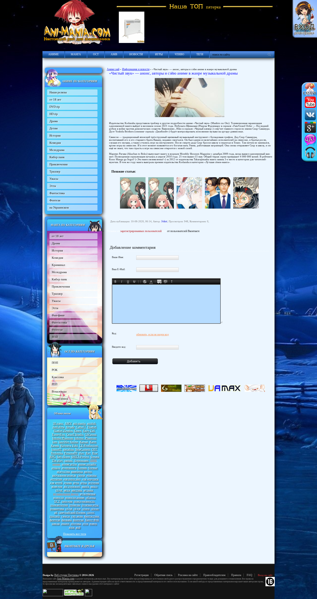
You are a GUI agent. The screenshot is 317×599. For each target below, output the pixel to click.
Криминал (58, 265)
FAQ (249, 575)
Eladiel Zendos (63, 430)
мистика (76, 490)
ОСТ (96, 54)
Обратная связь (163, 575)
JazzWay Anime (68, 442)
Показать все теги (74, 534)
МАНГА (76, 54)
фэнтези (78, 520)
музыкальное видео (65, 494)
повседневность (84, 501)
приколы (74, 505)
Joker (164, 221)
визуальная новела (64, 475)
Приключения (58, 164)
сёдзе (77, 509)
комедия (57, 486)
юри (71, 527)
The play (57, 460)
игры (83, 482)
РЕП (54, 384)
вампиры (77, 471)
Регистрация (141, 575)
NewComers (82, 449)
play (81, 453)
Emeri (77, 430)
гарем (81, 475)
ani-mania (79, 423)
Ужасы (53, 178)
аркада (56, 468)
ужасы (65, 516)
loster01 (57, 449)
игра (76, 482)
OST (94, 449)
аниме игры (69, 464)
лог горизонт (72, 486)
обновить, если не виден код (152, 334)
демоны (91, 475)
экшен (65, 523)
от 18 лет (55, 99)
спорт (90, 512)
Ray (88, 453)
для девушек (90, 479)
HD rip (53, 114)
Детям (53, 128)
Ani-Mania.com (65, 578)
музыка (88, 490)
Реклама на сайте (188, 575)
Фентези (54, 200)
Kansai (84, 442)
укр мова (77, 516)
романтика (57, 509)
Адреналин (81, 460)
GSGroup (91, 434)
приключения (59, 505)
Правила (236, 575)
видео (88, 471)
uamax (68, 460)
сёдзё (68, 509)
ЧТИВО (179, 54)
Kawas (55, 445)
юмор (93, 523)
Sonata (95, 456)
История (55, 135)
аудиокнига (69, 468)
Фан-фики (58, 315)
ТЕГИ (199, 54)
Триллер (54, 171)
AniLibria (58, 427)
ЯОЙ (55, 337)
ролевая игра (90, 505)
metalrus (68, 449)
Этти (52, 186)
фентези (55, 520)
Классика (58, 377)
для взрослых (72, 479)
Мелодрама (57, 150)
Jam (54, 442)
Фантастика (57, 193)
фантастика (91, 516)
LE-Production (88, 445)
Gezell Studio (75, 434)
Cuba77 (81, 427)
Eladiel (92, 427)
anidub (91, 423)
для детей (56, 482)
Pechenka (57, 453)
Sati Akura (63, 456)
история (93, 482)
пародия (66, 501)
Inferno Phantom (62, 438)
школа (56, 523)
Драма (53, 121)
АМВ (114, 54)
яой (78, 527)
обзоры (91, 497)
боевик (82, 468)
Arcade (70, 427)
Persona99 (70, 453)
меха (67, 490)
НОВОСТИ (136, 54)
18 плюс (58, 423)
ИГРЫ (159, 54)
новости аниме (74, 497)
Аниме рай (113, 69)
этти (85, 523)
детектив (56, 479)
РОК (55, 370)
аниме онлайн (87, 464)
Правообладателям (214, 575)
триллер (54, 516)
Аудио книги (60, 398)
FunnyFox (58, 434)
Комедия (55, 142)
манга (85, 486)
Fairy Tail (89, 430)
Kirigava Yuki (69, 445)
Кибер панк (57, 157)
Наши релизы (58, 92)
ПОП (55, 362)
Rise (95, 453)
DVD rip (54, 106)
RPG (52, 456)
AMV (68, 423)
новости (58, 497)
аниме (56, 464)
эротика (76, 523)
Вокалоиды (59, 391)
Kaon (93, 442)
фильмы (66, 520)
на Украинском (59, 207)
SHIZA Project (80, 456)
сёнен (86, 509)
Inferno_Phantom (85, 438)
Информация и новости (135, 69)
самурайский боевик (72, 512)
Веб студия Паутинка (66, 575)
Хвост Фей (92, 520)
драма (68, 482)
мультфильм (87, 494)
